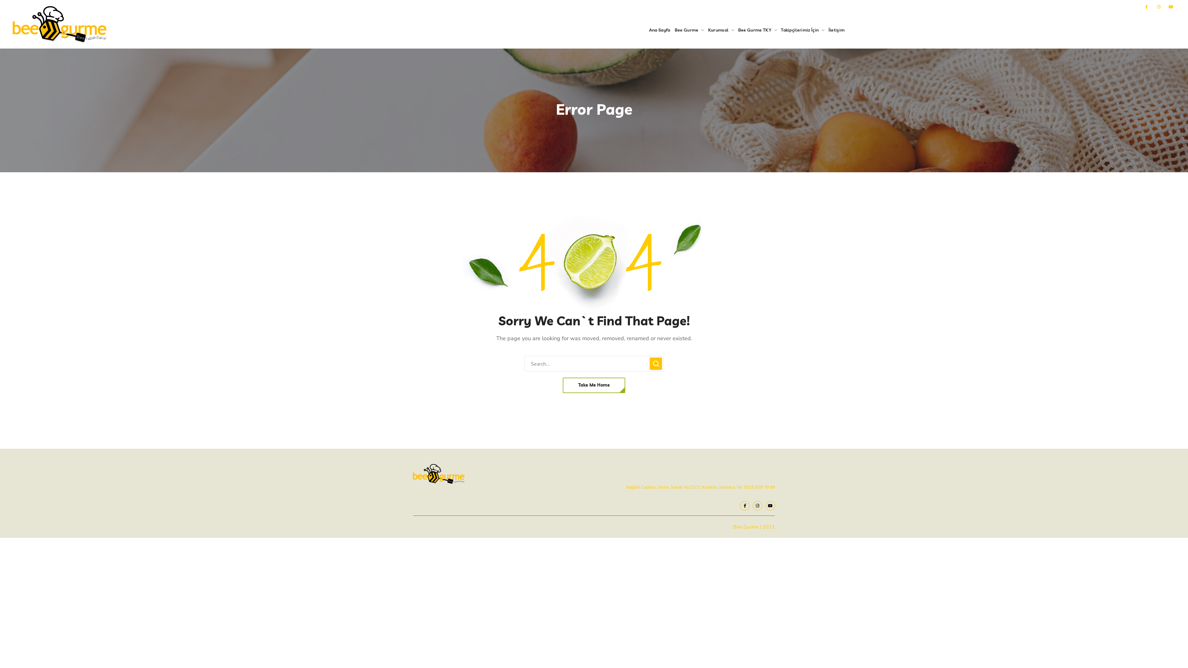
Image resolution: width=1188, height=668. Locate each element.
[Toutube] (1170, 6)
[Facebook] (1146, 6)
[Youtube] (770, 506)
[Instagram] (1158, 6)
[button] (594, 385)
